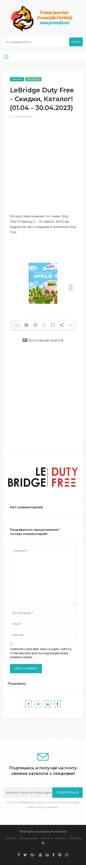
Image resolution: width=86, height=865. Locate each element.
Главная (10, 838)
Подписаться (68, 792)
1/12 (16, 325)
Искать (75, 41)
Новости (60, 838)
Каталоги (46, 838)
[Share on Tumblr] (57, 704)
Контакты (75, 838)
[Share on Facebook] (28, 704)
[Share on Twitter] (38, 704)
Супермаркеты (22, 116)
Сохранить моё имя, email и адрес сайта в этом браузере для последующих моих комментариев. (40, 653)
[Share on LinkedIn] (48, 704)
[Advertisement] (43, 169)
